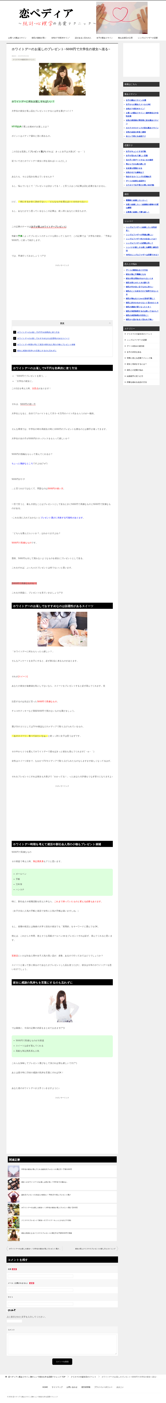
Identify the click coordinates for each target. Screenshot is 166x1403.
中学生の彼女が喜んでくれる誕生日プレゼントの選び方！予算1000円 (46, 1169)
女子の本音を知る (134, 352)
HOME (45, 1387)
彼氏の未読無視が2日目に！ (137, 315)
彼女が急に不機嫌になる (136, 274)
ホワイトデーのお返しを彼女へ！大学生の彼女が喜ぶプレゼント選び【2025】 (49, 1207)
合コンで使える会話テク (136, 136)
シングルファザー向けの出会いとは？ (141, 239)
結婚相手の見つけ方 (135, 376)
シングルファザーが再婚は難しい (139, 235)
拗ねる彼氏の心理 (125, 38)
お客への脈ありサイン (17, 38)
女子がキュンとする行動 (136, 151)
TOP (36, 1377)
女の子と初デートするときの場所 (139, 160)
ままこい (120, 1387)
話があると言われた (83, 38)
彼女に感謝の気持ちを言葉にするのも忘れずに (36, 351)
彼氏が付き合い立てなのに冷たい (139, 287)
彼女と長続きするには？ (137, 364)
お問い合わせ (72, 1387)
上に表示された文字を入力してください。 (26, 1317)
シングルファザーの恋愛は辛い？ (139, 243)
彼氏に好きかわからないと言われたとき (142, 303)
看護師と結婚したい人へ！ (137, 200)
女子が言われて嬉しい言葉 (137, 156)
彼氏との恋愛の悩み (135, 370)
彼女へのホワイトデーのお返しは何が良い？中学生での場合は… (44, 1182)
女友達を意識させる (134, 168)
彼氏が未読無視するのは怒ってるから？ (142, 311)
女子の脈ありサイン (104, 38)
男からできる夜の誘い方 (136, 164)
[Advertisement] (62, 290)
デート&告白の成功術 (135, 346)
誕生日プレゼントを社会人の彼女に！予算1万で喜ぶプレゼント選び (46, 1195)
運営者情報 (85, 1387)
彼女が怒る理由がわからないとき (139, 278)
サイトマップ (57, 1387)
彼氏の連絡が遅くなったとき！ (138, 307)
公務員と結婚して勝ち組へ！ (138, 212)
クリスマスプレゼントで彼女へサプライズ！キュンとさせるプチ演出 (46, 1220)
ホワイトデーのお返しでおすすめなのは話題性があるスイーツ (43, 338)
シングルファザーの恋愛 (148, 38)
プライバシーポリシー (103, 1387)
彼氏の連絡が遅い (39, 38)
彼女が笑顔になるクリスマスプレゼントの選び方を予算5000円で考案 (46, 1233)
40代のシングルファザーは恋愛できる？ (142, 255)
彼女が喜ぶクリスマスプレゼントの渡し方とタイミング (95, 1249)
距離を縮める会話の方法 (137, 382)
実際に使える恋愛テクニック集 (139, 358)
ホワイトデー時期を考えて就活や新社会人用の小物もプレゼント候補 (46, 344)
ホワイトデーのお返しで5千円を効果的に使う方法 (38, 332)
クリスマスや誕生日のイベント (24, 59)
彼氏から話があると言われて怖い (139, 319)
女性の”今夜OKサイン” (60, 38)
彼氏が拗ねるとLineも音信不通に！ (140, 298)
